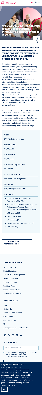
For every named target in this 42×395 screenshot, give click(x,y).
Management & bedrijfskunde (15, 328)
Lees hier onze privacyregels (17, 357)
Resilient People (9, 286)
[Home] (8, 3)
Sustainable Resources (12, 294)
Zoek (36, 2)
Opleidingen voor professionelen (11, 243)
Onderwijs (7, 309)
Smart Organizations (11, 290)
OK (4, 389)
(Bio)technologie (9, 320)
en (29, 3)
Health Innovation (10, 279)
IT (4, 324)
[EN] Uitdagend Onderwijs (15, 189)
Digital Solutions (10, 271)
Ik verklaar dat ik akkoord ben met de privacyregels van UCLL (21, 353)
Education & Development (15, 179)
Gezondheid (8, 317)
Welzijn (6, 305)
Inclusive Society (10, 282)
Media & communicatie (12, 313)
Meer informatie (8, 385)
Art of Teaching (9, 267)
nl (32, 3)
